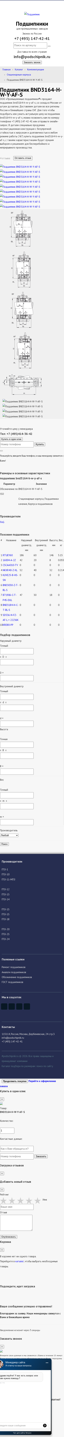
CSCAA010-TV (10, 565)
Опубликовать (8, 1237)
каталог (19, 1261)
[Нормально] (21, 1200)
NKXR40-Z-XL (10, 570)
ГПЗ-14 (5, 899)
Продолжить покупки (14, 1081)
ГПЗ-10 (5, 874)
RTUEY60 (8, 555)
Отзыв (3, 1212)
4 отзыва (5, 158)
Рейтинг (4, 1194)
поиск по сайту (45, 1066)
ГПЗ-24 (5, 939)
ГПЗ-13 (5, 894)
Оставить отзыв (23, 158)
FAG (2, 522)
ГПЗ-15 (5, 909)
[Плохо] (4, 1200)
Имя (45, 1199)
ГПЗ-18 (5, 919)
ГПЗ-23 (5, 934)
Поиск (4, 844)
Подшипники (32, 23)
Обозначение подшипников (17, 977)
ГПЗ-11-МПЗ (8, 879)
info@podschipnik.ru (32, 56)
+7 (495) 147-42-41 (32, 38)
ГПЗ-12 (5, 889)
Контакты (8, 1027)
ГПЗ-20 (5, 929)
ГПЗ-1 (5, 869)
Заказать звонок (32, 62)
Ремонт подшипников (13, 967)
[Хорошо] (30, 1200)
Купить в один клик (11, 439)
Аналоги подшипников (14, 972)
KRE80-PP (8, 624)
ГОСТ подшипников (12, 982)
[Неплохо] (13, 1200)
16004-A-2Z (9, 560)
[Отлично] (38, 1200)
